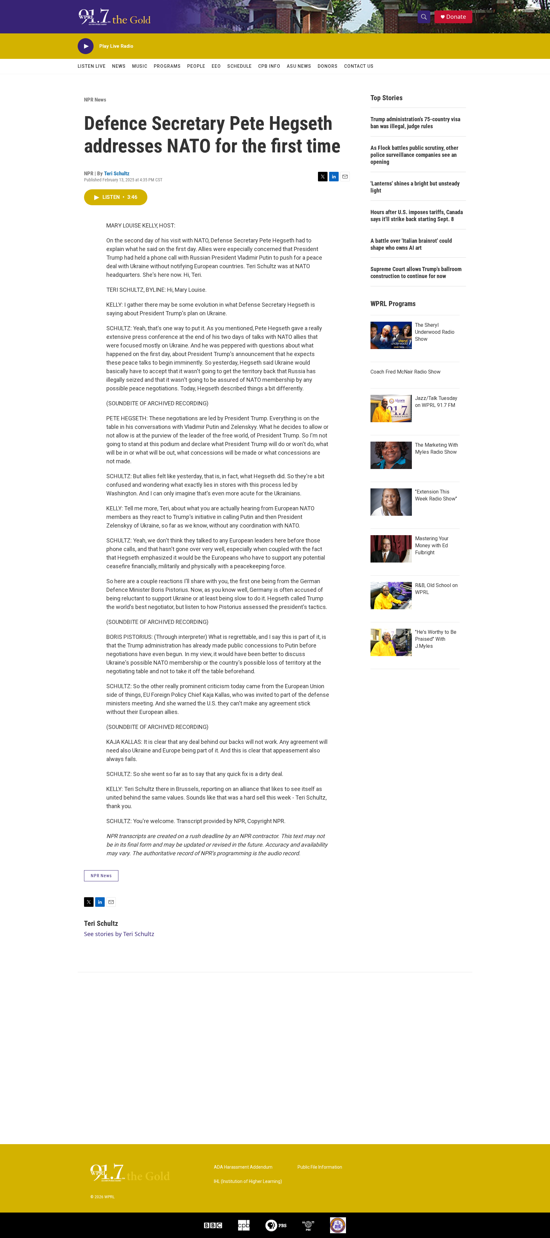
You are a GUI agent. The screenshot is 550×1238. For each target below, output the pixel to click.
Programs (167, 66)
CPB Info (269, 66)
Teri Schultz (117, 173)
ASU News (299, 66)
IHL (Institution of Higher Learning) (248, 1181)
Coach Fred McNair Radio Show (405, 372)
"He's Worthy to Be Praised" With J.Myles (435, 639)
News (119, 66)
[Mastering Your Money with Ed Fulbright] (391, 549)
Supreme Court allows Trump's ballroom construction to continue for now (416, 272)
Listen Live (92, 66)
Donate (456, 16)
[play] (86, 46)
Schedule (239, 66)
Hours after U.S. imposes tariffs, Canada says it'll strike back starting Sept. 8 (416, 215)
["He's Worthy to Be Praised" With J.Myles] (391, 642)
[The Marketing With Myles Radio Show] (391, 455)
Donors (328, 66)
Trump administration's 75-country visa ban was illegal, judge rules (415, 122)
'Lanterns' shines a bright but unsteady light (415, 187)
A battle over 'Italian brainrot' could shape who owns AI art (411, 244)
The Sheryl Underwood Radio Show (435, 332)
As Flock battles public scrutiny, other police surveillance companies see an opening (414, 154)
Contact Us (359, 66)
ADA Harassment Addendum (243, 1167)
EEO (216, 66)
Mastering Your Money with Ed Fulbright (431, 545)
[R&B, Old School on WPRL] (391, 595)
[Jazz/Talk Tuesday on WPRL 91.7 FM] (391, 408)
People (196, 66)
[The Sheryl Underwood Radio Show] (391, 335)
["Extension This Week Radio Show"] (391, 502)
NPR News (95, 99)
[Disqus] (275, 1058)
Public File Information (320, 1167)
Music (139, 66)
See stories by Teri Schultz (119, 934)
